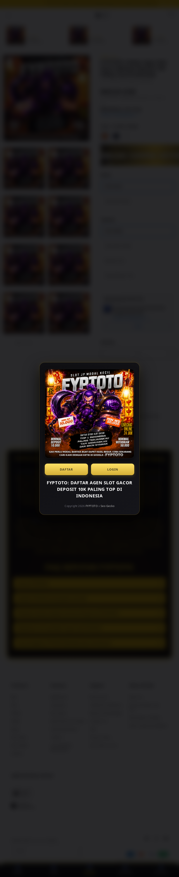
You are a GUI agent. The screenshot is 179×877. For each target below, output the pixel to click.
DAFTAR (66, 469)
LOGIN (112, 469)
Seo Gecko (108, 506)
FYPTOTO (92, 506)
